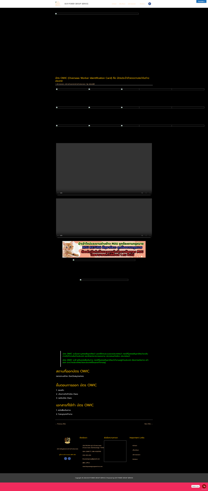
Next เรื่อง (149, 424)
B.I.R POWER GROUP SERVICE (76, 4)
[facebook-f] (149, 3)
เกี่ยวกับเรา (122, 4)
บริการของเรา (132, 4)
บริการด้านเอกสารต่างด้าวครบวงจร (75, 84)
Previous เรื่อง (60, 424)
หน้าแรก (114, 4)
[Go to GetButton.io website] (204, 489)
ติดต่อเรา (142, 4)
